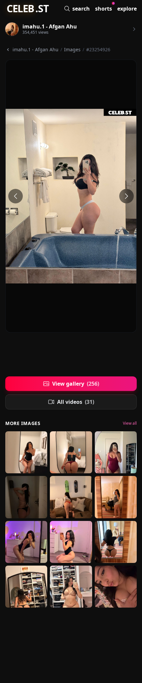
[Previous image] (15, 196)
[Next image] (126, 196)
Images (72, 49)
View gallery (75, 383)
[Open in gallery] (71, 196)
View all (130, 423)
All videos (75, 402)
